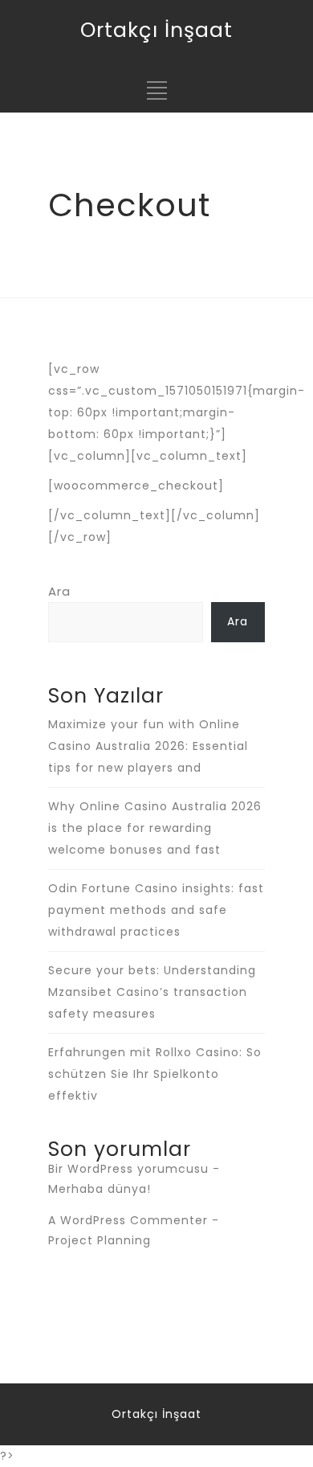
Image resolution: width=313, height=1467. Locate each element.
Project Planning (99, 1240)
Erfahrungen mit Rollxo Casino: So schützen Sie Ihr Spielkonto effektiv (155, 1074)
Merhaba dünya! (99, 1189)
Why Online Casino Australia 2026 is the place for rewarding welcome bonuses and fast (155, 828)
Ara (59, 591)
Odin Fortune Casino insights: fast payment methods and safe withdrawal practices (156, 910)
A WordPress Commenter (128, 1220)
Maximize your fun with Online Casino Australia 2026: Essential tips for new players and (148, 746)
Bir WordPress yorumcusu (128, 1169)
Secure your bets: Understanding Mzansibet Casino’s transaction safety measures (152, 992)
